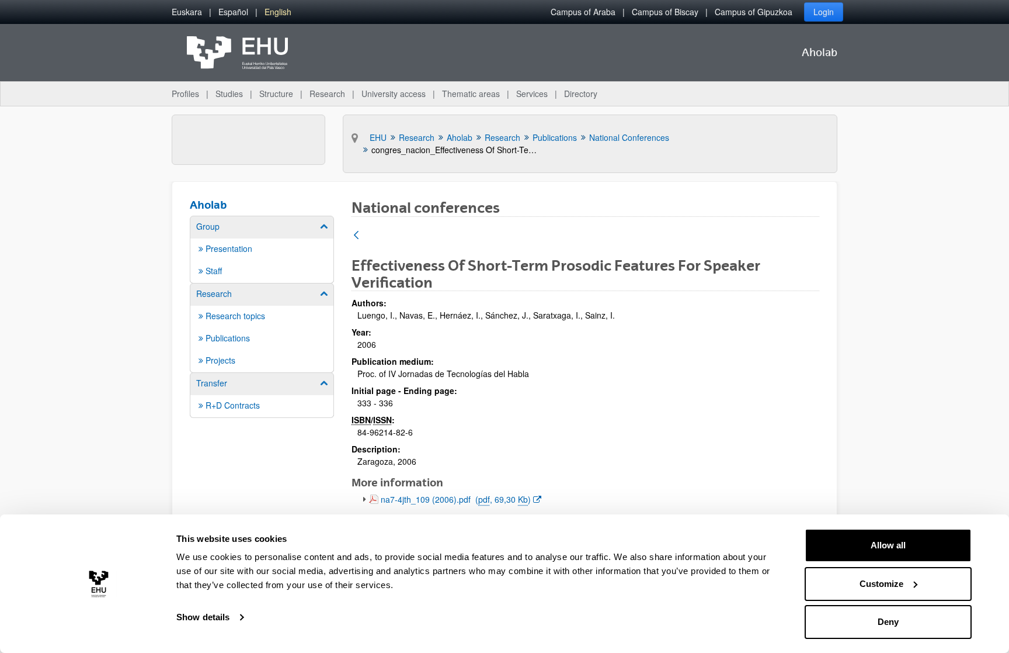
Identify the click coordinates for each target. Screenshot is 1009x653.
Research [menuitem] (327, 93)
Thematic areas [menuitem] (471, 93)
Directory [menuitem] (580, 93)
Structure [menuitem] (276, 93)
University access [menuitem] (393, 93)
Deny (888, 622)
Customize (881, 584)
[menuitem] (187, 12)
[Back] (356, 236)
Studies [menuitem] (229, 93)
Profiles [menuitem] (185, 93)
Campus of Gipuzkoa (753, 12)
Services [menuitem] (532, 93)
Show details (202, 617)
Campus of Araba (583, 12)
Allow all (888, 545)
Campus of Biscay (665, 12)
